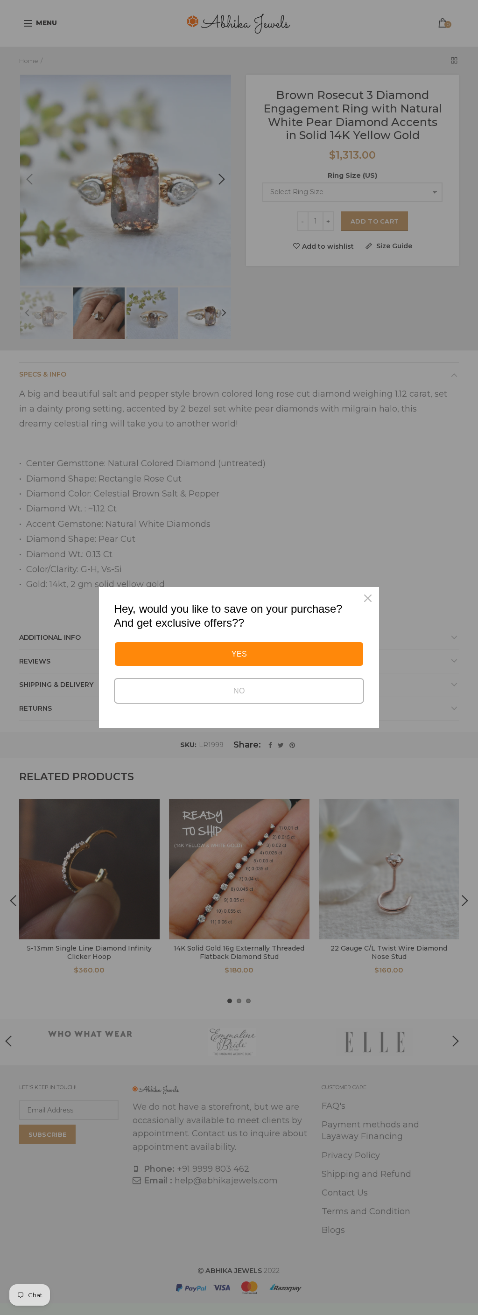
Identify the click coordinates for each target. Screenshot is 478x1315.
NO (239, 691)
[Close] (368, 598)
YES (239, 654)
